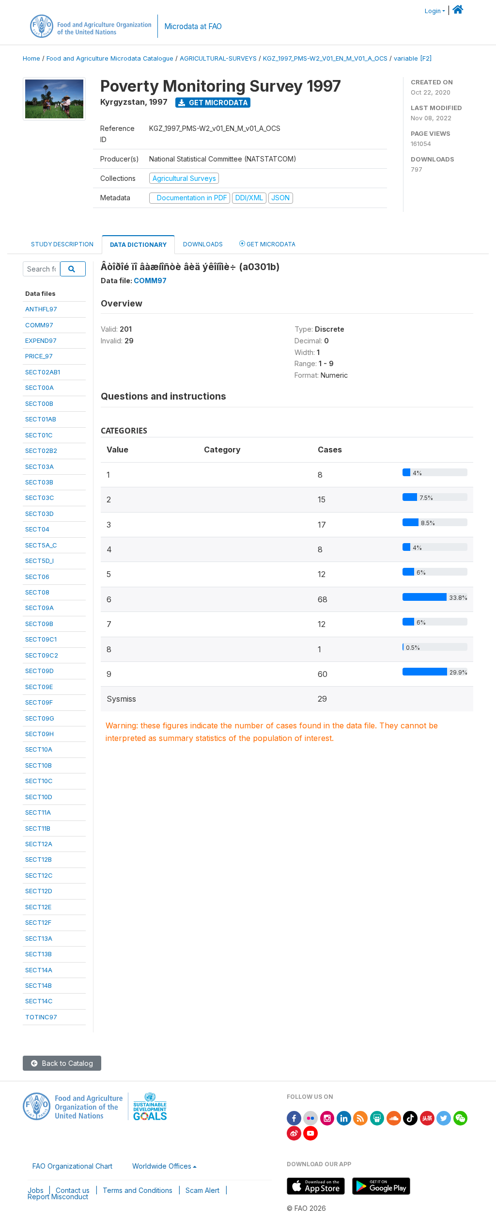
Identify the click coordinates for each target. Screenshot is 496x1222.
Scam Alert (202, 1190)
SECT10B (38, 765)
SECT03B (39, 482)
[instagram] (327, 1117)
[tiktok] (410, 1117)
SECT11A (38, 812)
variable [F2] (413, 58)
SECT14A (38, 970)
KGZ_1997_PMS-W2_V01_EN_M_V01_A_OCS (325, 58)
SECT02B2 (41, 450)
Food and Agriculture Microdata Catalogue (109, 58)
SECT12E (38, 907)
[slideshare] (377, 1117)
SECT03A (39, 466)
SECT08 (37, 592)
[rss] (360, 1117)
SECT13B (38, 954)
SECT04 (37, 529)
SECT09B (39, 623)
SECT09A (39, 607)
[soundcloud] (394, 1117)
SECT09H (39, 734)
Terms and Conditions (137, 1190)
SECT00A (39, 387)
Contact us (73, 1190)
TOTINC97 (41, 1017)
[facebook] (294, 1117)
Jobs (36, 1190)
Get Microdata (217, 102)
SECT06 (37, 576)
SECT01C (39, 435)
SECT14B (38, 985)
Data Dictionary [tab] (138, 244)
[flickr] (310, 1117)
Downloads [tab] (203, 244)
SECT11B (37, 828)
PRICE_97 (39, 356)
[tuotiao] (427, 1117)
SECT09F (39, 702)
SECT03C (39, 497)
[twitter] (443, 1117)
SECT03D (39, 513)
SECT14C (39, 1001)
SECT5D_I (39, 560)
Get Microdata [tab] (270, 244)
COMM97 (39, 325)
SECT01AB (40, 419)
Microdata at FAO (193, 26)
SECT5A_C (41, 545)
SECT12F (38, 922)
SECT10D (38, 797)
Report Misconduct (58, 1196)
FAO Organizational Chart (72, 1166)
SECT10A (38, 749)
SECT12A (38, 844)
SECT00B (39, 403)
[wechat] (460, 1117)
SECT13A (38, 938)
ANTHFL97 (41, 309)
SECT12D (38, 891)
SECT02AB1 (42, 372)
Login (433, 11)
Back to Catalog (66, 1063)
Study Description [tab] (62, 244)
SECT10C (39, 781)
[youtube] (310, 1132)
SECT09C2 (41, 655)
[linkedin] (344, 1117)
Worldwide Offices (161, 1166)
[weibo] (294, 1132)
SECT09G (39, 718)
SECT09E (39, 687)
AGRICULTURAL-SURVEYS (218, 58)
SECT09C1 (41, 639)
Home (31, 58)
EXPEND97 (41, 340)
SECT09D (39, 671)
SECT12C (39, 875)
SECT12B (38, 859)
